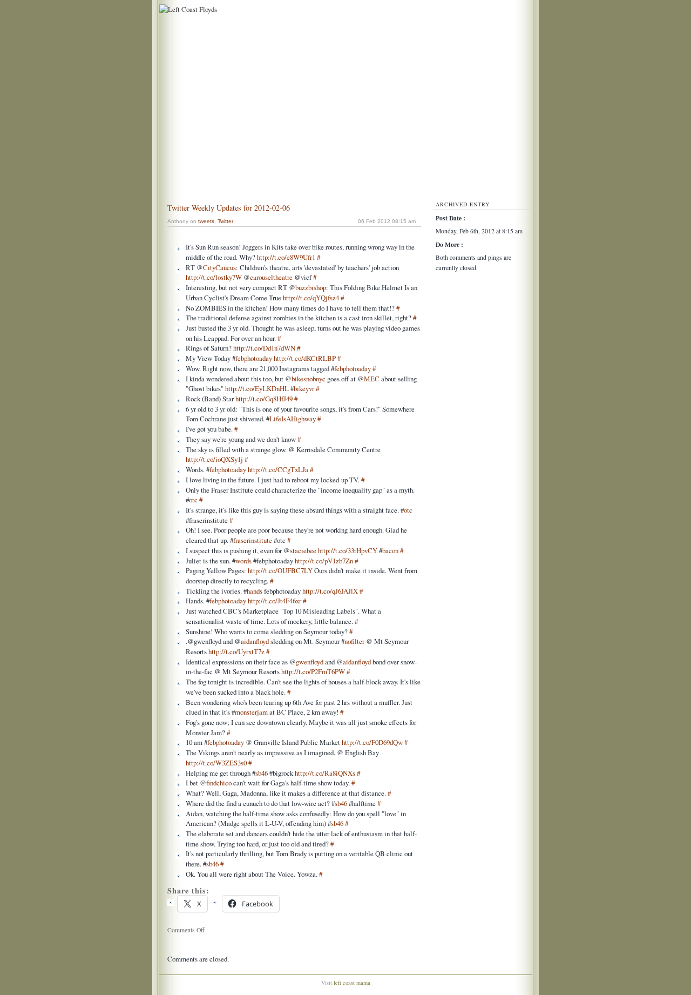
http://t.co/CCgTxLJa (278, 469)
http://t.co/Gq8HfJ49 (264, 399)
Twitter (225, 221)
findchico (219, 783)
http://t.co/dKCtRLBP (305, 358)
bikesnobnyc (309, 379)
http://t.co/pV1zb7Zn (324, 561)
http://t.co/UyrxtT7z (236, 651)
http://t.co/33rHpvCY (347, 550)
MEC (372, 379)
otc (193, 500)
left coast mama (352, 982)
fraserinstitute (252, 540)
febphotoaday (253, 358)
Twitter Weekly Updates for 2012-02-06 (228, 208)
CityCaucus (219, 267)
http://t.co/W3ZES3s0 (216, 763)
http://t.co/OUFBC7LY (280, 570)
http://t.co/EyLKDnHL (257, 388)
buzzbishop (310, 287)
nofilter (354, 641)
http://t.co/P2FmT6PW (313, 671)
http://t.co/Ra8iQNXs (325, 773)
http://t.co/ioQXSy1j (214, 459)
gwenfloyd (309, 662)
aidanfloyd (255, 641)
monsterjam (251, 712)
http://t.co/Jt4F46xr (274, 601)
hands (254, 591)
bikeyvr (304, 388)
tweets (206, 221)
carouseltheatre (271, 277)
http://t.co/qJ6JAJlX (330, 591)
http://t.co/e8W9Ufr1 (286, 257)
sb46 (261, 773)
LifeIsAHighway (292, 418)
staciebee (303, 550)
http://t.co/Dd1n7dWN (264, 348)
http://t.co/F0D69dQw (372, 742)
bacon (390, 550)
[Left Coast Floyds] (187, 9)
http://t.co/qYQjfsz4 (311, 297)
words (243, 561)
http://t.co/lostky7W (214, 277)
